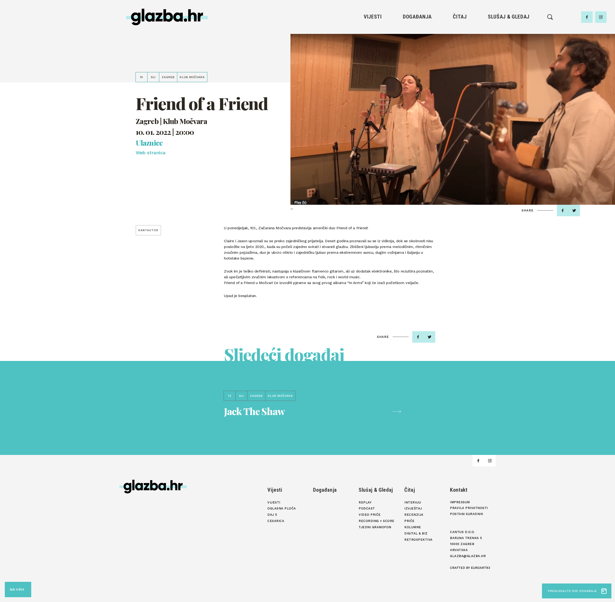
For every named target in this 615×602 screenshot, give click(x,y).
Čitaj (460, 17)
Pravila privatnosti (469, 508)
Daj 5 (373, 64)
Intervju (459, 31)
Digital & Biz (460, 72)
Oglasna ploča (372, 39)
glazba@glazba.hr (468, 556)
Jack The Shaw (254, 411)
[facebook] (587, 17)
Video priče (508, 56)
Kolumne (459, 64)
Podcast (508, 47)
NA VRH (17, 589)
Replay (508, 31)
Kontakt (458, 490)
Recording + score (509, 64)
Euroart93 (480, 568)
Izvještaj (459, 39)
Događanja (417, 17)
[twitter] (574, 210)
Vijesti (373, 17)
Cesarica (372, 56)
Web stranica (150, 152)
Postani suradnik (466, 514)
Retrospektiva (459, 80)
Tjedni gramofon (508, 39)
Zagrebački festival (373, 47)
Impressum (460, 502)
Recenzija (459, 47)
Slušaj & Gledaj (508, 17)
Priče (460, 56)
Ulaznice (149, 143)
